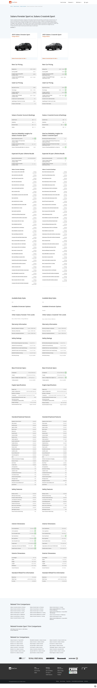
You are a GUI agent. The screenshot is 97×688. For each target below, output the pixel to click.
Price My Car (48, 672)
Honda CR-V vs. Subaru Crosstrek (16, 652)
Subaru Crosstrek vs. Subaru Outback (57, 641)
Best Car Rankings (49, 670)
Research (70, 2)
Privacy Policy (68, 681)
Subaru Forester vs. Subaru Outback (37, 641)
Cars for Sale (63, 2)
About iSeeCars (60, 668)
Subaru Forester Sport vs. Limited (36, 610)
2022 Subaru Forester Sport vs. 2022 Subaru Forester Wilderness (18, 630)
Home (11, 6)
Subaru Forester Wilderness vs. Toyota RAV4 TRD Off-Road (58, 612)
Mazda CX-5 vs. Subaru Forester (16, 643)
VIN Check (78, 2)
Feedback (59, 674)
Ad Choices (86, 681)
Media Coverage (60, 670)
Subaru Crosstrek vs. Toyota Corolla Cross (58, 640)
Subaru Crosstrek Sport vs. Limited (17, 612)
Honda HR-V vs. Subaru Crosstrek (16, 645)
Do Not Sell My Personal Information (77, 681)
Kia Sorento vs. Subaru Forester (56, 643)
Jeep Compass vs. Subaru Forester (56, 645)
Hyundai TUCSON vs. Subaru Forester (17, 650)
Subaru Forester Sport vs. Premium (37, 607)
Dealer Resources (49, 674)
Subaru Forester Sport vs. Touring (56, 607)
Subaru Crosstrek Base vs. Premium (17, 616)
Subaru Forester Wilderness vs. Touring (37, 612)
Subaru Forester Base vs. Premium (36, 609)
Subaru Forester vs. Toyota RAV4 (16, 640)
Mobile (35, 672)
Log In (86, 2)
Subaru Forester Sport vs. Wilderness (17, 614)
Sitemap (57, 681)
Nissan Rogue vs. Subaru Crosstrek (56, 652)
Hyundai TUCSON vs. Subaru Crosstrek (57, 650)
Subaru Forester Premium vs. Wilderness (57, 614)
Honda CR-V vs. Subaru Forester (16, 641)
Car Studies (48, 668)
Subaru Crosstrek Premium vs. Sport (17, 618)
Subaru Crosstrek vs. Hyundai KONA (57, 649)
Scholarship (59, 672)
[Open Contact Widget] (95, 686)
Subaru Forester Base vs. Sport (56, 616)
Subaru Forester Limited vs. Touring (17, 610)
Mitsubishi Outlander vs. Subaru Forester (38, 640)
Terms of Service (62, 681)
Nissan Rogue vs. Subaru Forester (36, 643)
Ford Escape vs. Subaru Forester (36, 647)
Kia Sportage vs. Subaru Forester (36, 645)
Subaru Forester (16, 6)
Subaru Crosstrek (23, 6)
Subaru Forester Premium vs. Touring (37, 616)
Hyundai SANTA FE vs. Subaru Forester (37, 650)
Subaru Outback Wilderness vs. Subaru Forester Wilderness (57, 609)
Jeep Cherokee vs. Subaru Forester (36, 652)
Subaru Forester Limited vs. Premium (17, 609)
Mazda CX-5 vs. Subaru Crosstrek (16, 649)
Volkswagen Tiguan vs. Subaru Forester (57, 647)
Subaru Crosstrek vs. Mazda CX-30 (36, 649)
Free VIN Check (37, 670)
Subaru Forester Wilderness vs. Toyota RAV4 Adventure (58, 619)
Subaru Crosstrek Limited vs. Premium (17, 607)
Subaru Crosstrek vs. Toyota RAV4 (17, 647)
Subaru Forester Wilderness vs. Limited (37, 614)
